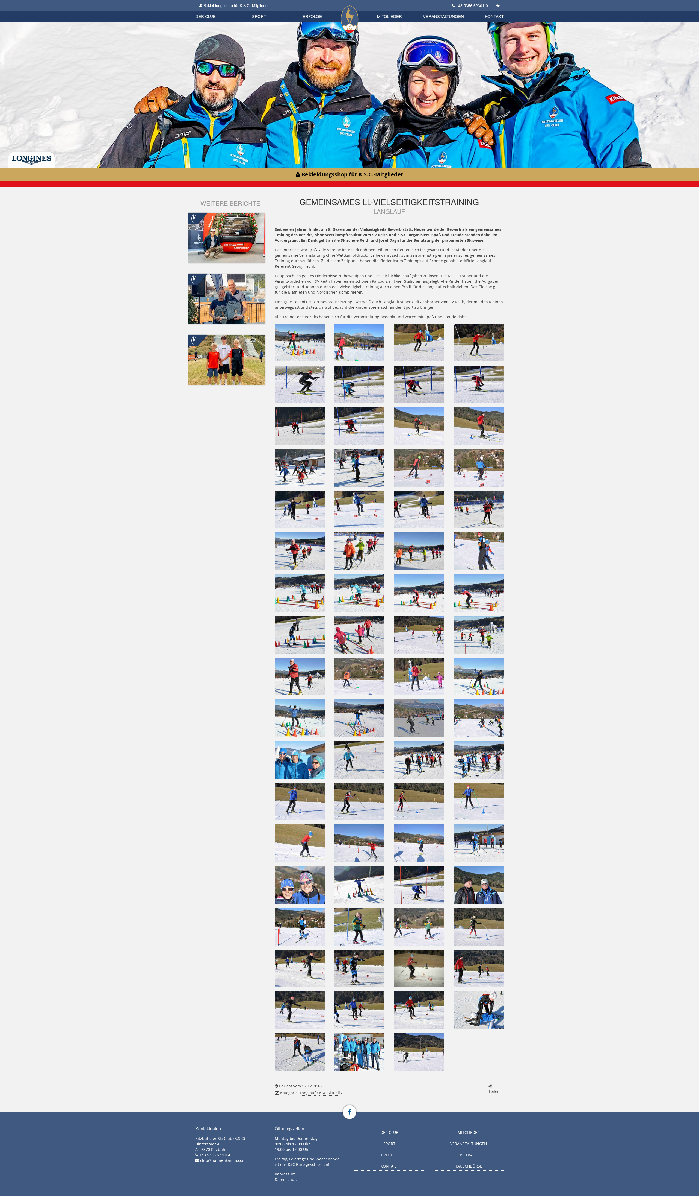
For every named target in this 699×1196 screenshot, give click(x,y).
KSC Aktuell (329, 1092)
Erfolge (312, 16)
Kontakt (494, 16)
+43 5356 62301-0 (472, 5)
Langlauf (308, 1092)
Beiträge (469, 1154)
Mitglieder (389, 16)
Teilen (494, 1091)
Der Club (205, 16)
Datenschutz (286, 1179)
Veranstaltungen (443, 16)
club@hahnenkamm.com (223, 1160)
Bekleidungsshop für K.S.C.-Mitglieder (235, 5)
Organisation (211, 10)
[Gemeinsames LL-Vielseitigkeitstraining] (300, 342)
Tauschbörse (468, 1166)
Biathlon (214, 10)
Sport (259, 16)
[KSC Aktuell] (194, 218)
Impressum (285, 1174)
